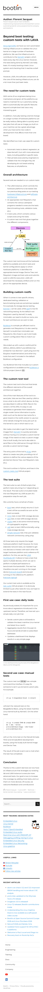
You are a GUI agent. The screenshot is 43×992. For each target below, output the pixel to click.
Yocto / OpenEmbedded (13, 829)
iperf (28, 309)
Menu (36, 7)
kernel (5, 792)
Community (10, 964)
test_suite (7, 586)
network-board (16, 572)
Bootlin (5, 986)
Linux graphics (9, 846)
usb (8, 527)
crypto (9, 522)
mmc (9, 516)
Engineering (10, 950)
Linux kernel (8, 824)
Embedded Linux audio (12, 832)
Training (8, 955)
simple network (13, 533)
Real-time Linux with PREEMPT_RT (17, 835)
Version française (11, 863)
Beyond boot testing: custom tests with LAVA (20, 38)
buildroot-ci (34, 368)
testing (19, 792)
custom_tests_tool (10, 471)
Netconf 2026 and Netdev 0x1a (19, 924)
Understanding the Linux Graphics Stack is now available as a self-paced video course (22, 913)
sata (9, 519)
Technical (31, 790)
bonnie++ (7, 309)
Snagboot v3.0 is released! (17, 902)
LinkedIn (8, 868)
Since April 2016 (9, 46)
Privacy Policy (14, 986)
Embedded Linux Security (13, 841)
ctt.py (28, 452)
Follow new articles (12, 871)
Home (7, 945)
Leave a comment (30, 792)
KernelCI (21, 57)
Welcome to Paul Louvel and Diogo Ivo (22, 932)
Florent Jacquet (11, 790)
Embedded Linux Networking (15, 843)
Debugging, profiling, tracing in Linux (18, 838)
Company (9, 969)
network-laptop (10, 578)
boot (9, 508)
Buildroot (7, 326)
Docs (7, 959)
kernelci (10, 792)
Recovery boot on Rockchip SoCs (20, 935)
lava (15, 792)
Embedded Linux (10, 821)
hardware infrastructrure (17, 194)
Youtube (8, 865)
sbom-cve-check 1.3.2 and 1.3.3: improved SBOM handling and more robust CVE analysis (23, 890)
